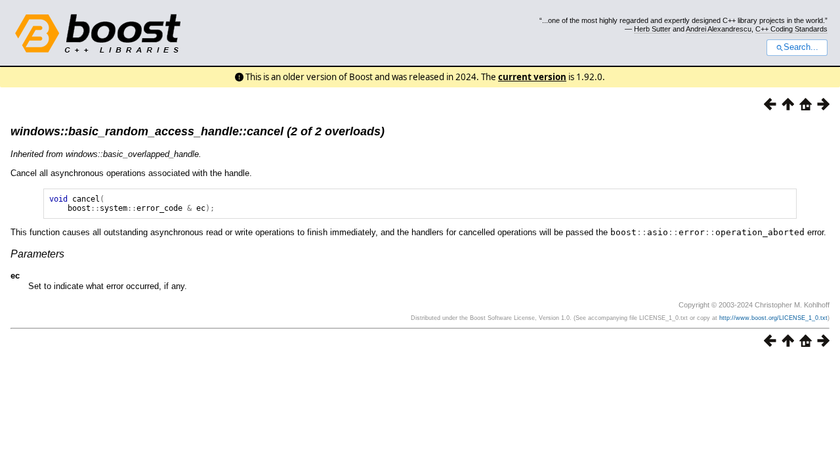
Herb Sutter (652, 29)
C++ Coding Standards (791, 29)
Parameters (37, 253)
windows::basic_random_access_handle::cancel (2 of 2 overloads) (197, 131)
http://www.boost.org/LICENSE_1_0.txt (773, 318)
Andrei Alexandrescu (718, 29)
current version (532, 77)
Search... (801, 47)
